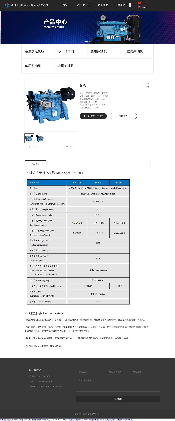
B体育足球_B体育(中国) (74, 420)
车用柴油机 (33, 66)
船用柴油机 (99, 51)
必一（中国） (67, 51)
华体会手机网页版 (6, 420)
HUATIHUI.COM (58, 420)
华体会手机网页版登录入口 (41, 420)
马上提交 (118, 398)
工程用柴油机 (133, 51)
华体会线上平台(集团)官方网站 (104, 420)
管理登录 (78, 414)
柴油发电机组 (34, 51)
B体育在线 (18, 420)
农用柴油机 (66, 66)
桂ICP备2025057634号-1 (91, 414)
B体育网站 (88, 420)
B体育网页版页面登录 (124, 420)
